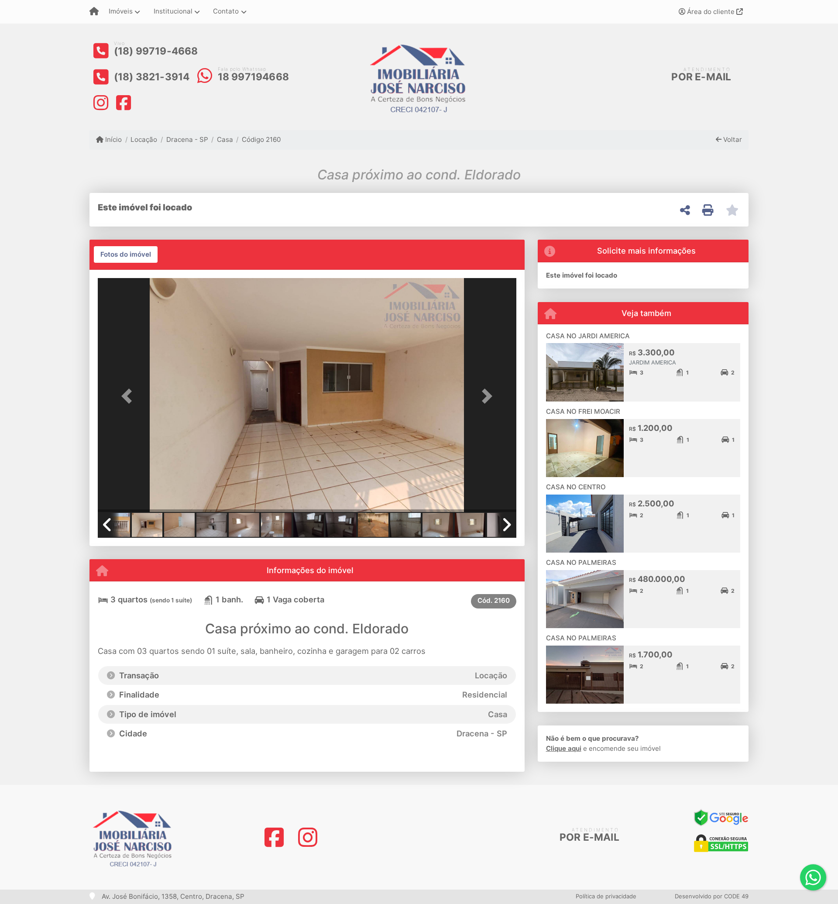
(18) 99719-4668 (156, 51)
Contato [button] (226, 11)
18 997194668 (253, 77)
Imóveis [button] (121, 11)
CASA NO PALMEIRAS (581, 562)
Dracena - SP (187, 139)
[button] (129, 395)
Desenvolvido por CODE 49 (712, 896)
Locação (144, 139)
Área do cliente (710, 11)
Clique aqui (563, 748)
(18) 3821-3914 (152, 77)
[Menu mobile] (94, 12)
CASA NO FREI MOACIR (583, 411)
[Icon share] (100, 102)
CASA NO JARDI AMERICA (588, 336)
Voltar (731, 139)
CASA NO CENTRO (576, 487)
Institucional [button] (173, 11)
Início (112, 139)
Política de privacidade (606, 896)
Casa (225, 139)
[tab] (126, 254)
